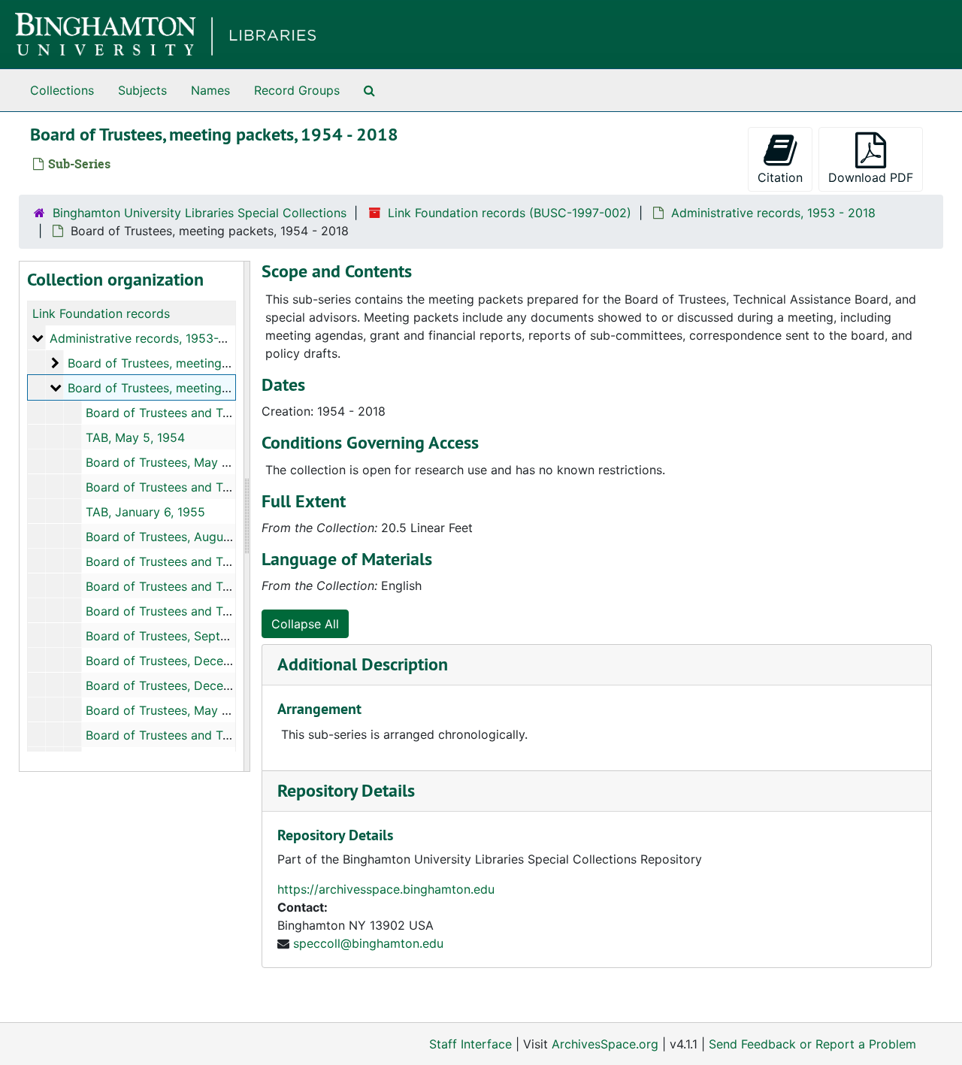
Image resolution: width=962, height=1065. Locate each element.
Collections (62, 90)
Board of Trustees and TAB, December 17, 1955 (219, 561)
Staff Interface (470, 1043)
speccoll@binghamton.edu (368, 943)
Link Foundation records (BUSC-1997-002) (509, 212)
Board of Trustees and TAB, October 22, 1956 (215, 586)
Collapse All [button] (305, 623)
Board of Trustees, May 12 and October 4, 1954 (220, 462)
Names (210, 90)
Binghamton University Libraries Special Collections (199, 212)
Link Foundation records (101, 313)
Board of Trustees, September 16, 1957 (196, 635)
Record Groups (297, 90)
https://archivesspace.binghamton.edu (386, 889)
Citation (780, 177)
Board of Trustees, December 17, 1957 (193, 660)
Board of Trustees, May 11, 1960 (176, 710)
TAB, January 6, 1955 (145, 511)
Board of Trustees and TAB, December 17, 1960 (219, 735)
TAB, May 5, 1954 (135, 437)
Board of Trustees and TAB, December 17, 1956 (219, 611)
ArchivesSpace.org (605, 1043)
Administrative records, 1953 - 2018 (773, 212)
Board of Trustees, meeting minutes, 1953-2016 (202, 363)
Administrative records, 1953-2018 (148, 338)
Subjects (142, 90)
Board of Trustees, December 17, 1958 (193, 685)
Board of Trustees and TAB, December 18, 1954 (220, 487)
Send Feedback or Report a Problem (812, 1043)
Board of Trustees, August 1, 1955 (181, 536)
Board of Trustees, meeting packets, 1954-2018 (202, 387)
